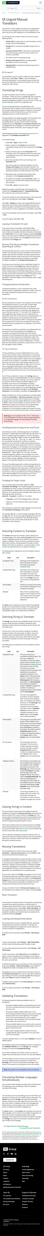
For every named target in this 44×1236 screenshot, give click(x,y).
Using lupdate (22, 830)
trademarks (5, 1138)
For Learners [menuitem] (7, 1195)
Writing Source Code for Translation (24, 475)
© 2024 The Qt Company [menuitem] (11, 1219)
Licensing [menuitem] (25, 1166)
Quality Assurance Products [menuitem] (12, 1187)
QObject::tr (5, 545)
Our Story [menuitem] (6, 1169)
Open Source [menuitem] (26, 1172)
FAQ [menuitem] (23, 1181)
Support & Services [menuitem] (29, 1192)
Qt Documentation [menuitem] (9, 1201)
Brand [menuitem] (5, 1172)
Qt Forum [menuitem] (6, 1204)
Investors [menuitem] (6, 1181)
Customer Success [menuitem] (28, 1198)
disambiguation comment (10, 385)
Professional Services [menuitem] (29, 1195)
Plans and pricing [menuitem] (27, 1175)
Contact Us (10, 1159)
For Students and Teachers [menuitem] (11, 1198)
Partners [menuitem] (25, 1204)
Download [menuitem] (25, 1178)
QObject (12, 541)
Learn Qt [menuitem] (6, 1192)
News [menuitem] (5, 1175)
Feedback (6, 1221)
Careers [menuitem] (5, 1178)
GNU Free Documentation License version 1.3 (29, 1135)
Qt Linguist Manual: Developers (30, 1128)
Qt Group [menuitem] (6, 1166)
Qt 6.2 (4, 12)
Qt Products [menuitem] (7, 1184)
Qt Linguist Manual (14, 12)
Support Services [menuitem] (27, 1201)
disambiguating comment (27, 133)
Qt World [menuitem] (25, 1207)
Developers (16, 521)
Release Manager (7, 102)
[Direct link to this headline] (24, 90)
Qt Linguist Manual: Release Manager (16, 1126)
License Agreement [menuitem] (28, 1169)
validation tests (25, 567)
